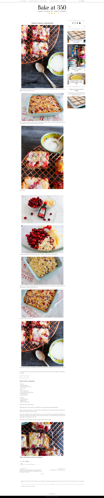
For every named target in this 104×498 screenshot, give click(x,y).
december (33, 464)
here (34, 486)
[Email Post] (21, 463)
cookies (29, 464)
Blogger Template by (52, 496)
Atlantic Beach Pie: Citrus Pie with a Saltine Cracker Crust (76, 82)
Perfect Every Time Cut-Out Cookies (76, 41)
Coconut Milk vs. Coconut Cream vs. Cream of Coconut (76, 69)
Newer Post (31, 470)
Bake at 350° (53, 494)
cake (26, 464)
